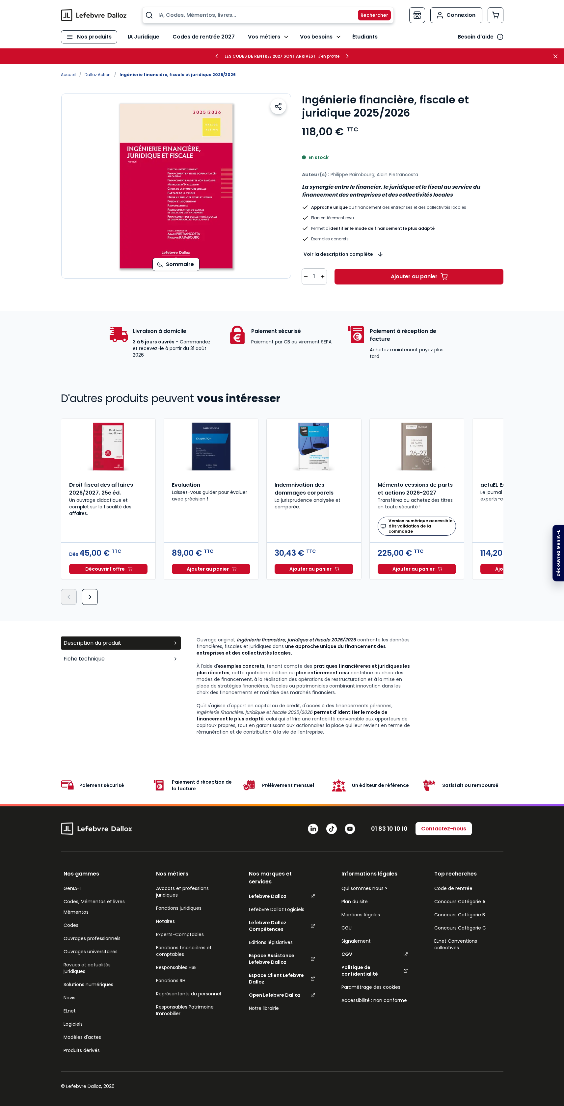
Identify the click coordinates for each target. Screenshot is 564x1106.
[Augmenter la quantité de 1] (323, 276)
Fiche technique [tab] (84, 658)
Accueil (68, 74)
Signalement (356, 941)
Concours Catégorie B (459, 914)
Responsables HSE (176, 967)
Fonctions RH (170, 980)
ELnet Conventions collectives (455, 944)
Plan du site (354, 901)
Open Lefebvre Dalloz (275, 995)
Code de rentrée (453, 888)
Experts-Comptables (180, 934)
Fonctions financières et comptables (184, 951)
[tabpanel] (350, 685)
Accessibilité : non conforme (374, 1000)
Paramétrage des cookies (370, 987)
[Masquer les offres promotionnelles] (557, 56)
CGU (346, 928)
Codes (71, 925)
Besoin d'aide (476, 36)
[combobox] (268, 15)
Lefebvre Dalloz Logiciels (276, 909)
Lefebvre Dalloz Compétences (267, 925)
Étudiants (365, 36)
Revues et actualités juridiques (87, 968)
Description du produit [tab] (92, 643)
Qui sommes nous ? (364, 888)
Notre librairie (264, 1008)
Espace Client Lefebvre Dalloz (276, 978)
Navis (69, 997)
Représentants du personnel (188, 993)
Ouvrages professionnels (92, 938)
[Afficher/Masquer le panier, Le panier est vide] (495, 15)
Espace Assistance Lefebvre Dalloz (271, 958)
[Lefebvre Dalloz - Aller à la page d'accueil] (94, 15)
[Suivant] (90, 597)
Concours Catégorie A (459, 901)
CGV (346, 954)
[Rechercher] (370, 15)
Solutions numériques (88, 984)
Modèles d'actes (82, 1037)
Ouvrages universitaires (91, 951)
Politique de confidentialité (359, 970)
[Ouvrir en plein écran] (176, 186)
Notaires (165, 921)
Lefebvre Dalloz (267, 896)
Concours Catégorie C (460, 928)
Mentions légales (360, 914)
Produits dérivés (82, 1050)
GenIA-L (73, 888)
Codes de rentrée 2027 (204, 36)
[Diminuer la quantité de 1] (306, 276)
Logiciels (73, 1024)
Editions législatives (271, 942)
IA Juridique (143, 36)
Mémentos (76, 912)
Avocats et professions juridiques (182, 891)
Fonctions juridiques (178, 908)
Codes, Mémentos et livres (94, 901)
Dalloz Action (98, 74)
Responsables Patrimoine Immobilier (185, 1010)
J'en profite (328, 56)
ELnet (70, 1011)
